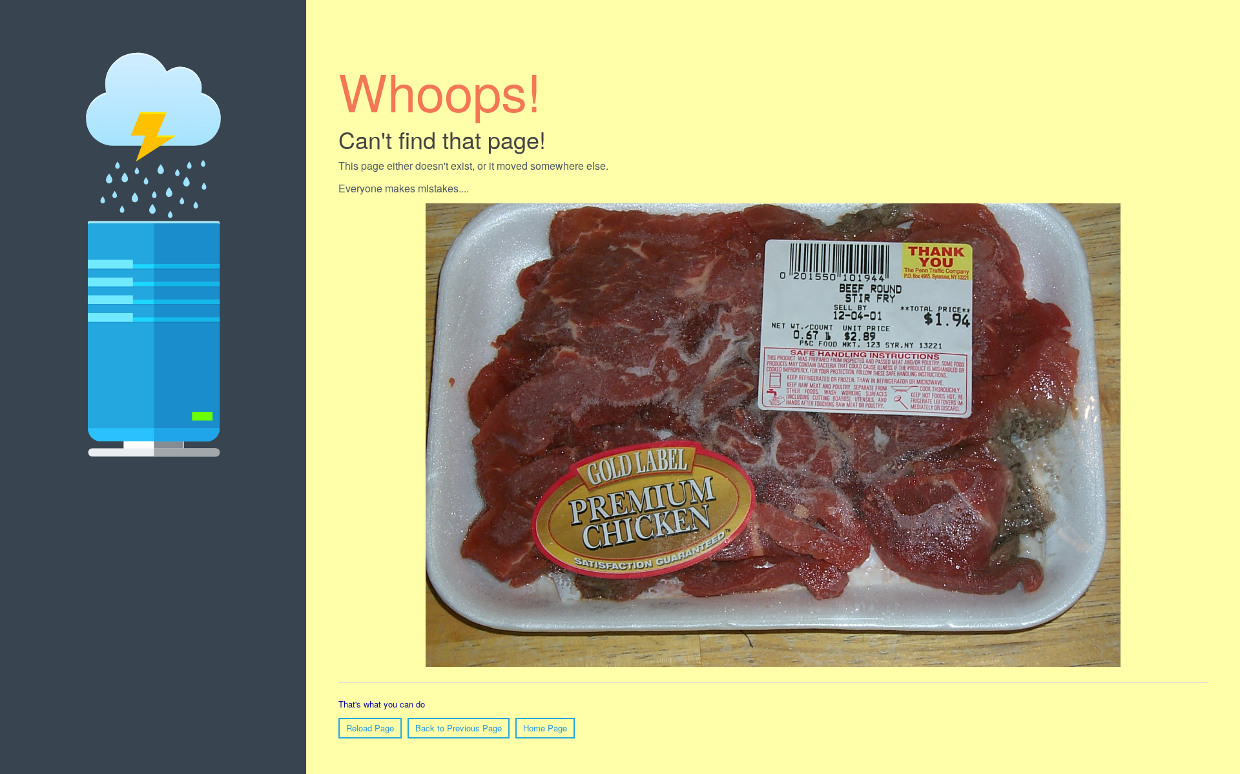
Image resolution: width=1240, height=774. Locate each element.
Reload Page (370, 728)
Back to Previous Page (458, 728)
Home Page (545, 728)
